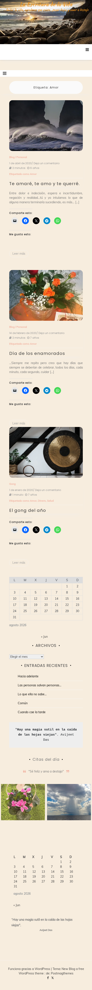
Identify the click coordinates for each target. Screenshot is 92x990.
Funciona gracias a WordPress (29, 969)
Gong (12, 483)
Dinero (42, 500)
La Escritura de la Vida (46, 4)
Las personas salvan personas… (39, 685)
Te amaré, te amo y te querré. (44, 184)
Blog (12, 157)
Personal (21, 157)
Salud (50, 500)
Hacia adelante (28, 676)
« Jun (44, 637)
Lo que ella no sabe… (32, 694)
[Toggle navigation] (4, 73)
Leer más (18, 253)
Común (23, 703)
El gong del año (27, 510)
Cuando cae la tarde (32, 712)
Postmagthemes (62, 973)
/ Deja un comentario (45, 163)
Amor (33, 174)
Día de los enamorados (37, 353)
